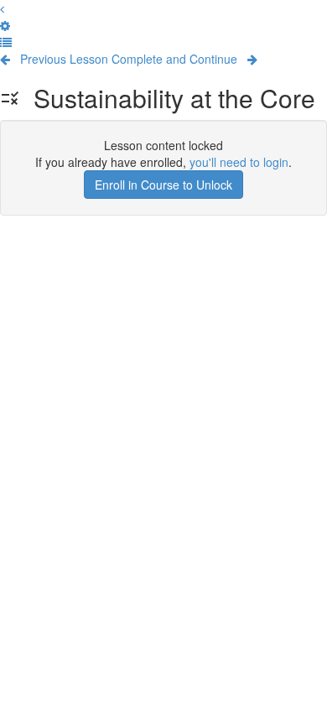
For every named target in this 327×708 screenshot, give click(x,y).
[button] (2, 8)
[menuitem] (5, 25)
